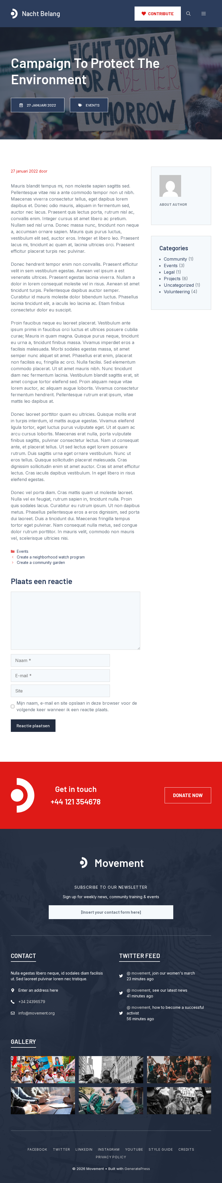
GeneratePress (137, 1168)
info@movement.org (36, 1013)
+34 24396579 (31, 1001)
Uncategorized (179, 285)
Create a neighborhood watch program (51, 557)
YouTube (134, 1149)
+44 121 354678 (76, 801)
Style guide (161, 1149)
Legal (169, 272)
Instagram (109, 1149)
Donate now (188, 795)
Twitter (61, 1149)
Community (175, 259)
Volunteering (177, 291)
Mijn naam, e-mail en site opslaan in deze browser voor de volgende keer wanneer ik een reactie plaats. (77, 706)
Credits (186, 1149)
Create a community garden (41, 562)
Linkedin (84, 1149)
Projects (172, 278)
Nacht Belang (41, 13)
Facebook (38, 1149)
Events (22, 551)
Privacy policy (111, 1157)
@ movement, (139, 973)
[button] (188, 13)
